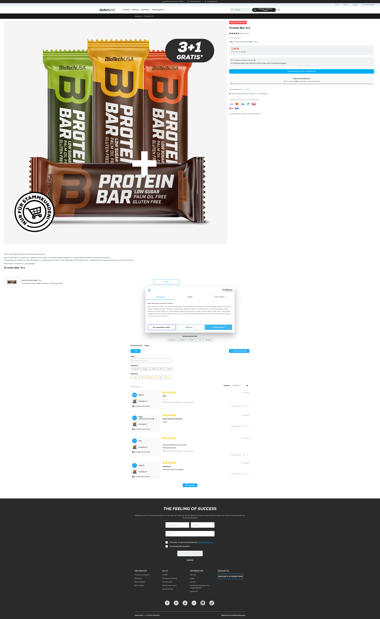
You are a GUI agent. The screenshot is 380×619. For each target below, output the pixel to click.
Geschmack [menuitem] (172, 340)
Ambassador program (368, 4)
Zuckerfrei (169, 369)
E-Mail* (169, 534)
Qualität (154, 369)
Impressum (194, 591)
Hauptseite (138, 16)
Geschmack (135, 369)
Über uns (193, 575)
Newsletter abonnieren (190, 553)
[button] (239, 34)
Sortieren (227, 385)
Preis (161, 369)
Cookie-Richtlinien (168, 320)
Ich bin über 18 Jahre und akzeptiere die (191, 542)
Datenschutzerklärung (205, 542)
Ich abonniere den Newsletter (179, 546)
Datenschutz (152, 320)
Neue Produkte (140, 582)
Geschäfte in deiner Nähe (230, 576)
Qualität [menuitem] (191, 340)
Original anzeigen (188, 402)
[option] (115, 132)
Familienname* (172, 525)
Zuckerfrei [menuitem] (208, 340)
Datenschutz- (139, 615)
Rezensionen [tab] (136, 346)
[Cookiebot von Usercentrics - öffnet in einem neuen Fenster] (223, 290)
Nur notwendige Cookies (161, 327)
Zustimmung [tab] (160, 297)
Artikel (337, 4)
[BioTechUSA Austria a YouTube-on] (185, 605)
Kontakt (165, 575)
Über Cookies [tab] (219, 297)
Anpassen (188, 327)
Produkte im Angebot (142, 575)
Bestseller (138, 578)
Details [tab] (190, 297)
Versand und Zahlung (169, 578)
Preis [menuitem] (199, 340)
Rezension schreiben (241, 351)
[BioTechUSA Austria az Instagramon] (176, 605)
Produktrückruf (167, 582)
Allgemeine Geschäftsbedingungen (233, 615)
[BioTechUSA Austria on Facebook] (167, 605)
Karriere (355, 4)
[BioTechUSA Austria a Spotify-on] (194, 605)
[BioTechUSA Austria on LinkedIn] (202, 605)
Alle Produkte (139, 585)
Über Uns (346, 4)
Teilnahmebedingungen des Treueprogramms (199, 587)
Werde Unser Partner (169, 585)
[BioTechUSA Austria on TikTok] (211, 605)
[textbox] (151, 360)
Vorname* (195, 525)
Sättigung (145, 369)
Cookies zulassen (218, 327)
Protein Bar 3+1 (143, 401)
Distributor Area (167, 589)
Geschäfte (223, 571)
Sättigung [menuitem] (183, 340)
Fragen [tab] (146, 346)
